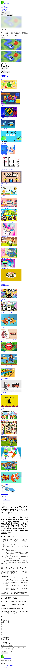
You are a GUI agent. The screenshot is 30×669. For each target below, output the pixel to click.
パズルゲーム (6, 500)
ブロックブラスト (5, 7)
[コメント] (2, 68)
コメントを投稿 (4, 652)
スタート (3, 37)
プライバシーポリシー (9, 665)
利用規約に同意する (7, 651)
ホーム (2, 5)
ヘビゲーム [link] (6, 503)
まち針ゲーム (4, 9)
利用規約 (5, 667)
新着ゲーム (3, 10)
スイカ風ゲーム (4, 6)
